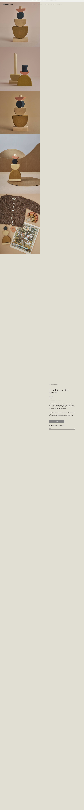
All (49, 384)
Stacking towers (54, 384)
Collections (39, 4)
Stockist (53, 4)
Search (58, 4)
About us (47, 4)
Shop (33, 4)
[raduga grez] (8, 4)
